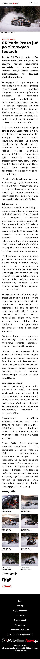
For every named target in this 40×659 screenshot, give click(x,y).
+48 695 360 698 (20, 650)
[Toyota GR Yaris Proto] (10, 501)
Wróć (7, 586)
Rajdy (13, 39)
